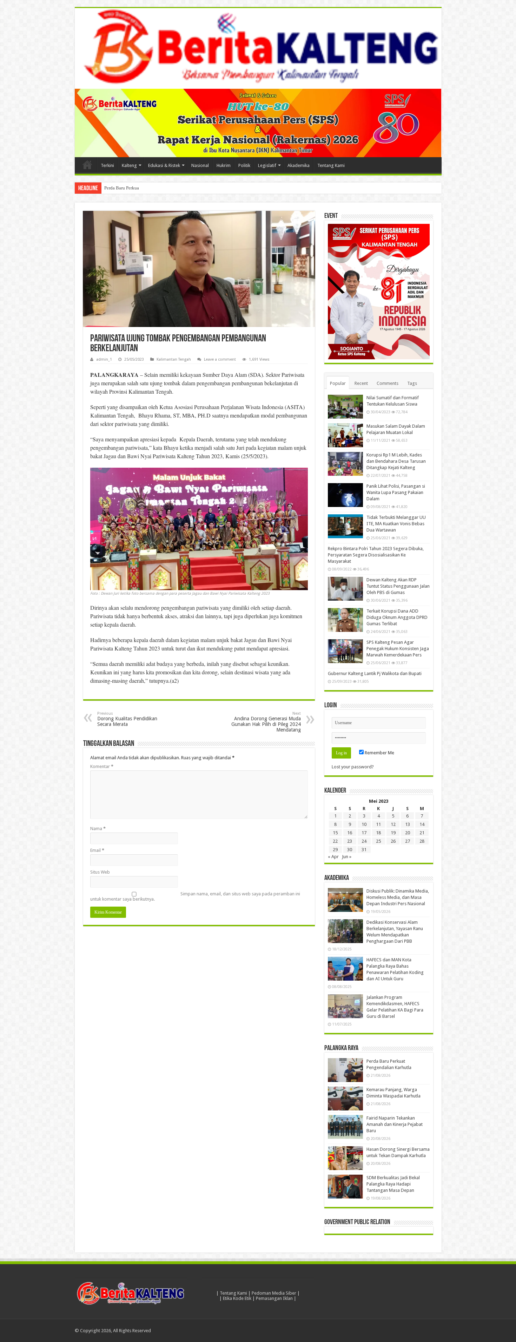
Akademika (298, 165)
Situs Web (100, 872)
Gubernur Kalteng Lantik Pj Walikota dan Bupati (375, 673)
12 (393, 824)
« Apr (333, 856)
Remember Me (379, 752)
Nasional (200, 165)
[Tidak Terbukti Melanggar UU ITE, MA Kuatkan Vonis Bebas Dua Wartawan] (345, 526)
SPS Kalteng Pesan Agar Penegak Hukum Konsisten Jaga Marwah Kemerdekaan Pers (397, 648)
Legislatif (267, 165)
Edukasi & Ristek (164, 165)
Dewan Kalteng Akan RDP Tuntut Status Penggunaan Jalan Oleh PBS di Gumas (398, 586)
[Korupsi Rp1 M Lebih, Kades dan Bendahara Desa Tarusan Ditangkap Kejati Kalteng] (345, 464)
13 (407, 824)
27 (407, 841)
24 (364, 841)
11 (378, 824)
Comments (387, 383)
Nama (98, 828)
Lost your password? (353, 766)
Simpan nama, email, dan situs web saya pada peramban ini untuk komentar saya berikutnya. (195, 896)
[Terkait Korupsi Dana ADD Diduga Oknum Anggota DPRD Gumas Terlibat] (345, 620)
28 (421, 841)
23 (349, 841)
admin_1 (104, 359)
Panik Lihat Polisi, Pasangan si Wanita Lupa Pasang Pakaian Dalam (395, 492)
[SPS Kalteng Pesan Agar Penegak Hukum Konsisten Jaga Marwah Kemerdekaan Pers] (345, 651)
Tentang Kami (331, 165)
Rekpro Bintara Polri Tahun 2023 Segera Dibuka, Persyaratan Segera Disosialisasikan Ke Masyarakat (376, 555)
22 (335, 841)
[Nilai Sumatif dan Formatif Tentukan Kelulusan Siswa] (345, 407)
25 (378, 841)
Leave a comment (220, 359)
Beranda (87, 164)
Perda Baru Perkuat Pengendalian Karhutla (144, 188)
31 (364, 849)
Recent (361, 383)
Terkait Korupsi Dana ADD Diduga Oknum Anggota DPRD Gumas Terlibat (397, 617)
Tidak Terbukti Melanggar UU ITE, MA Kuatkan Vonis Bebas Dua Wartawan (396, 524)
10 (364, 824)
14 (421, 824)
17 (364, 832)
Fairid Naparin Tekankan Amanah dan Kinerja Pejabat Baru (394, 1124)
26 (393, 841)
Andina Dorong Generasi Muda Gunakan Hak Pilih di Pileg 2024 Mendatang (266, 722)
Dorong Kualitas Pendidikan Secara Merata (127, 719)
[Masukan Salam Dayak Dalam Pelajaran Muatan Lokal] (345, 435)
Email (97, 850)
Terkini (107, 165)
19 (393, 832)
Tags (412, 383)
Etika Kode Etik (237, 1298)
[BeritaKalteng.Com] (258, 48)
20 (407, 832)
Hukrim (224, 165)
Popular (338, 383)
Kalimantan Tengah (174, 359)
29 (335, 849)
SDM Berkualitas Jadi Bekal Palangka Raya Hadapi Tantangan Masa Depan (393, 1184)
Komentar (101, 766)
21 (421, 832)
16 (349, 832)
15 (335, 832)
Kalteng (129, 165)
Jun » (346, 856)
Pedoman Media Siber (274, 1293)
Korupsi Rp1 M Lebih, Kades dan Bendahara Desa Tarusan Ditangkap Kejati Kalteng (396, 461)
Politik (244, 165)
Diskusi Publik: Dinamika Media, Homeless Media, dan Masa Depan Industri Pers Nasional (397, 897)
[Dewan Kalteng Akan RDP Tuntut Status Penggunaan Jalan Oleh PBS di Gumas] (345, 589)
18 (378, 832)
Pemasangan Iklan (274, 1298)
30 (349, 849)
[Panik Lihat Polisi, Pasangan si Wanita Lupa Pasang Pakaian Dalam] (345, 495)
